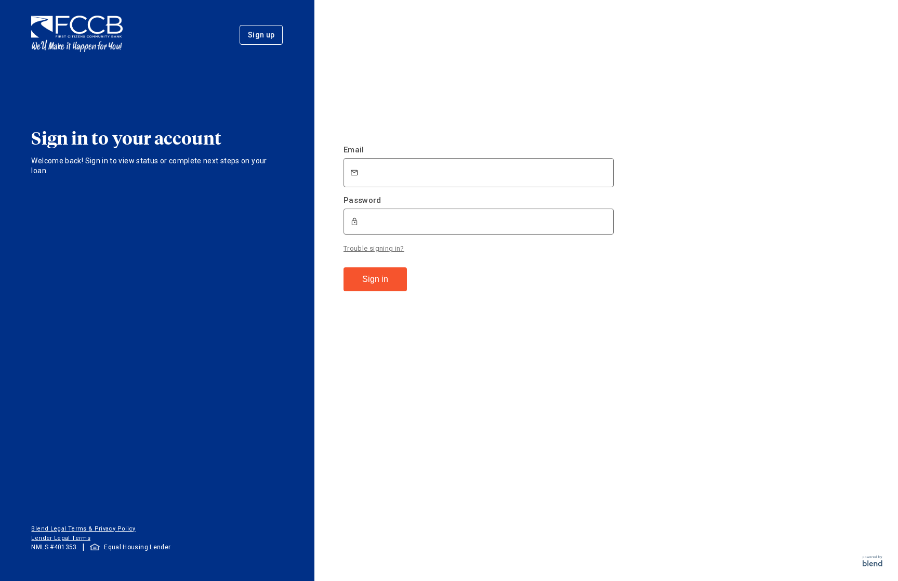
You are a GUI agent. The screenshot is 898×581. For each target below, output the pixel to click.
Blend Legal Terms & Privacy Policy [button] (83, 528)
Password (362, 200)
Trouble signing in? (374, 248)
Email (354, 149)
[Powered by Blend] (872, 563)
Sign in (375, 279)
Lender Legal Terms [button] (60, 538)
